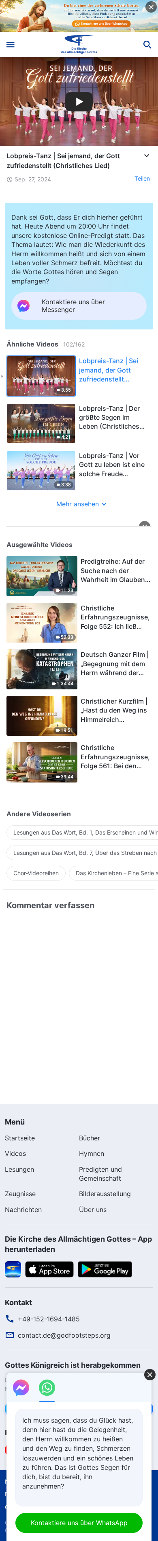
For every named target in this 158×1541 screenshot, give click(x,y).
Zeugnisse (20, 1194)
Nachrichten (23, 1209)
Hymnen (91, 1153)
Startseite (20, 1138)
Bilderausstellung (105, 1194)
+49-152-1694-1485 (49, 1319)
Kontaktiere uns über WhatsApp (79, 1523)
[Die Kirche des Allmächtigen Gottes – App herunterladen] (13, 1268)
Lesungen (19, 1169)
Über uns (93, 1209)
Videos (15, 1153)
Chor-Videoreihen (36, 873)
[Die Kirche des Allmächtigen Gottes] (79, 44)
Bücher (89, 1138)
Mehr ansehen (77, 504)
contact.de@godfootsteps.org (64, 1335)
